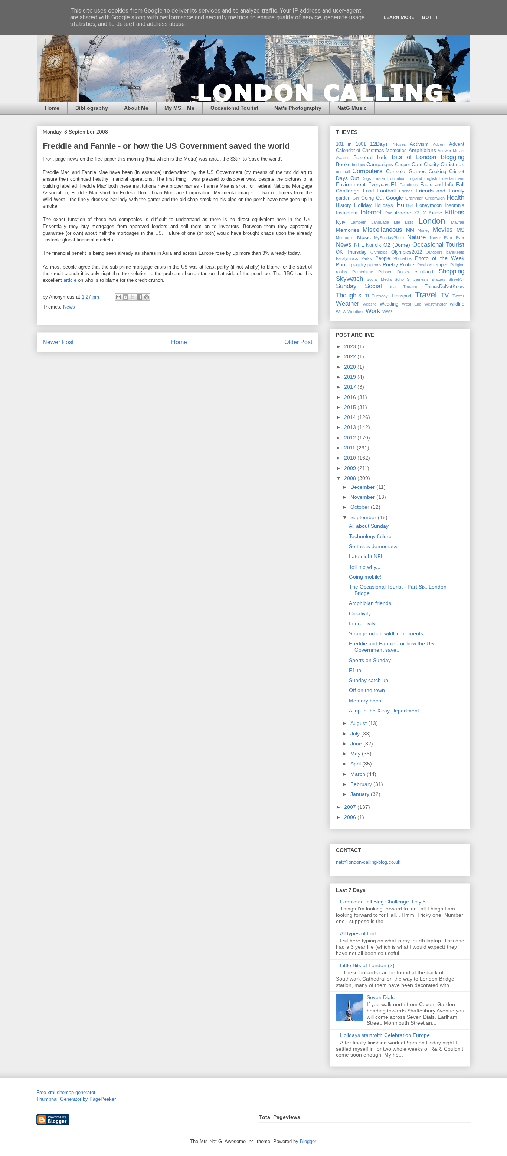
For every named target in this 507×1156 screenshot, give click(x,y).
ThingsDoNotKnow (444, 286)
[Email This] (118, 297)
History (343, 205)
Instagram (346, 212)
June (356, 744)
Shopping (451, 271)
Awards (343, 157)
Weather (347, 303)
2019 (350, 377)
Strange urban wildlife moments (386, 633)
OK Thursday (351, 252)
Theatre (410, 286)
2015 (350, 407)
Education (396, 178)
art (461, 150)
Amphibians (422, 150)
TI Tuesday (376, 296)
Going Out (372, 198)
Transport (401, 296)
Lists (409, 222)
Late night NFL (366, 556)
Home (52, 108)
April (356, 764)
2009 (350, 468)
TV (445, 295)
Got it (430, 17)
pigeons (374, 265)
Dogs (366, 178)
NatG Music (352, 108)
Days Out (347, 178)
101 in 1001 (351, 144)
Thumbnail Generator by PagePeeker (76, 1099)
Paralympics (347, 258)
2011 (350, 448)
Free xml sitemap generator (65, 1092)
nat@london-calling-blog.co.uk (368, 862)
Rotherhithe (362, 272)
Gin (356, 198)
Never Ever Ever (447, 238)
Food (368, 191)
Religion (457, 265)
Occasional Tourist (234, 108)
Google (394, 198)
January (360, 794)
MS (460, 230)
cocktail (343, 171)
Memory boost (366, 701)
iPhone (403, 212)
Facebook (409, 184)
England (415, 178)
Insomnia (454, 205)
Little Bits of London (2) (367, 965)
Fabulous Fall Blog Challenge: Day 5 (383, 902)
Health (455, 197)
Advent (439, 144)
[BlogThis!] (125, 297)
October (360, 507)
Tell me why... (364, 567)
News (69, 307)
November (363, 497)
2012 (350, 438)
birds (382, 157)
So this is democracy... (375, 546)
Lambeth (358, 222)
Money (424, 230)
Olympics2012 (406, 252)
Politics (408, 264)
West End (411, 304)
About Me (136, 108)
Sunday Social (359, 286)
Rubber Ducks (393, 272)
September (364, 517)
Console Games (405, 171)
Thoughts (349, 295)
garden (343, 198)
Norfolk (373, 245)
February (361, 784)
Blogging (452, 157)
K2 (416, 213)
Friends (406, 191)
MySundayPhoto (389, 238)
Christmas (452, 164)
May (356, 754)
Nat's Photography (297, 108)
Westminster (435, 304)
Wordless (355, 311)
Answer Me (448, 150)
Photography (351, 264)
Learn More (398, 17)
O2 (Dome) (396, 245)
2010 (350, 458)
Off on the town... (369, 690)
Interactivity (362, 623)
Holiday (363, 205)
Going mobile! (365, 577)
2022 (350, 356)
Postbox (424, 265)
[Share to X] (132, 297)
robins (341, 272)
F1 (394, 184)
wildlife (457, 304)
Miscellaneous (382, 229)
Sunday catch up (368, 680)
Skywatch (349, 278)
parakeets (455, 252)
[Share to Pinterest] (146, 297)
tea (393, 286)
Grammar (414, 198)
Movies (443, 229)
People (382, 258)
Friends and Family (440, 191)
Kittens (454, 212)
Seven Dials (381, 997)
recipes (441, 264)
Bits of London (414, 157)
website (370, 304)
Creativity (360, 613)
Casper (402, 164)
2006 (350, 817)
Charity (431, 164)
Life (397, 222)
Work (373, 310)
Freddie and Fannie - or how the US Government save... (391, 646)
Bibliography (91, 108)
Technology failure (370, 536)
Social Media (379, 279)
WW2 (387, 311)
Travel (426, 294)
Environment (351, 184)
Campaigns (379, 164)
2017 (350, 387)
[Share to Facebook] (139, 297)
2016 (350, 397)
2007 (350, 807)
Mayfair (457, 222)
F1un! (356, 670)
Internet (371, 212)
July (355, 734)
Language (380, 222)
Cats (417, 164)
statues (438, 279)
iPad (388, 213)
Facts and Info (436, 184)
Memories (347, 230)
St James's (418, 279)
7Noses (399, 144)
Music (364, 237)
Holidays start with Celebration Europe (385, 1035)
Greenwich (435, 198)
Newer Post (58, 342)
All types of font (358, 933)
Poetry (390, 264)
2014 (350, 417)
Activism (419, 144)
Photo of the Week (439, 258)
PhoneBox (402, 258)
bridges (358, 164)
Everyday (378, 184)
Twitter (458, 296)
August (359, 723)
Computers (367, 171)
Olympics (378, 252)
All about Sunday (369, 526)
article (69, 280)
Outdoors (434, 252)
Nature (416, 237)
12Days (379, 144)
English (430, 178)
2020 (350, 367)
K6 (424, 213)
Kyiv (341, 222)
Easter (379, 178)
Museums (345, 238)
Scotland (423, 271)
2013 (350, 427)
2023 (350, 346)
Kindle (435, 212)
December (363, 487)
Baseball (363, 157)
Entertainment (451, 178)
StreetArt (456, 279)
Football (386, 191)
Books (343, 164)
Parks (366, 258)
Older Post (298, 342)
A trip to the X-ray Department (384, 711)
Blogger (308, 1141)
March (358, 774)
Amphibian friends (370, 603)
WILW (341, 311)
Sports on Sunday (370, 660)
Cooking (437, 171)
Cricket (456, 171)
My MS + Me (179, 108)
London (431, 220)
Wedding (389, 304)
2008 (350, 478)
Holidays (383, 205)
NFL (359, 245)
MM (410, 230)
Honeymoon (429, 205)
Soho (399, 279)
